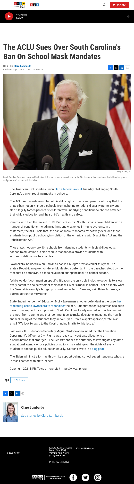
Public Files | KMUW (59, 462)
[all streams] (129, 16)
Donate (121, 5)
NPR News (19, 380)
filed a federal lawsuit (68, 189)
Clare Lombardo (22, 66)
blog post (98, 348)
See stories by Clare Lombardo (42, 415)
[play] (9, 16)
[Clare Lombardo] (10, 412)
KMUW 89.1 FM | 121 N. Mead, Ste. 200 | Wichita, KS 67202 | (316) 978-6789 (60, 452)
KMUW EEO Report (85, 448)
